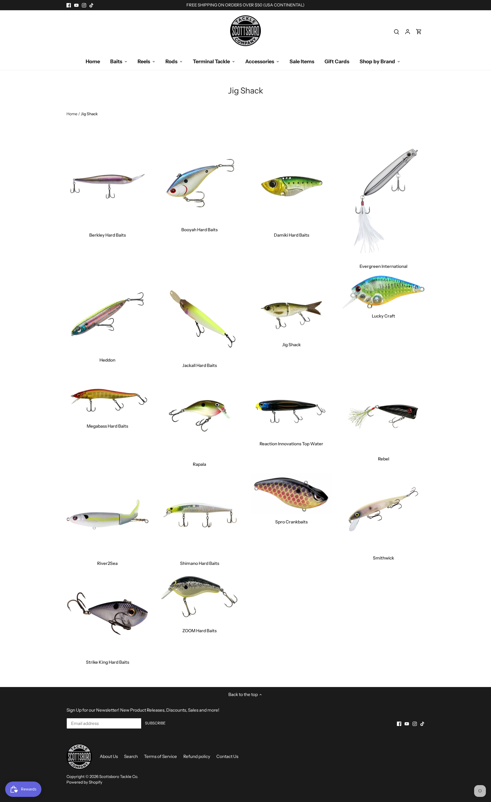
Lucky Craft (383, 316)
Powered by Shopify (84, 782)
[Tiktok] (91, 5)
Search (131, 756)
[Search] (396, 32)
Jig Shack (291, 344)
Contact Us (227, 756)
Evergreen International (383, 266)
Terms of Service (160, 756)
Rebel (383, 458)
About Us (109, 756)
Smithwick (383, 558)
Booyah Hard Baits (199, 229)
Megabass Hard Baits (107, 426)
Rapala (199, 464)
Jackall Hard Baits (199, 365)
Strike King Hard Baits (107, 662)
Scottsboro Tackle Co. (118, 776)
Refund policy (196, 756)
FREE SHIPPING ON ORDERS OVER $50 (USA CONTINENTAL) (245, 4)
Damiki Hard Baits (291, 235)
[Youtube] (76, 5)
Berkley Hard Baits (107, 235)
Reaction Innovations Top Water (291, 443)
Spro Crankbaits (291, 521)
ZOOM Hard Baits (199, 630)
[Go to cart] (419, 32)
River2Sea (107, 563)
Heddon (107, 360)
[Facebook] (68, 5)
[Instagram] (84, 5)
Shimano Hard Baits (199, 563)
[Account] (407, 32)
